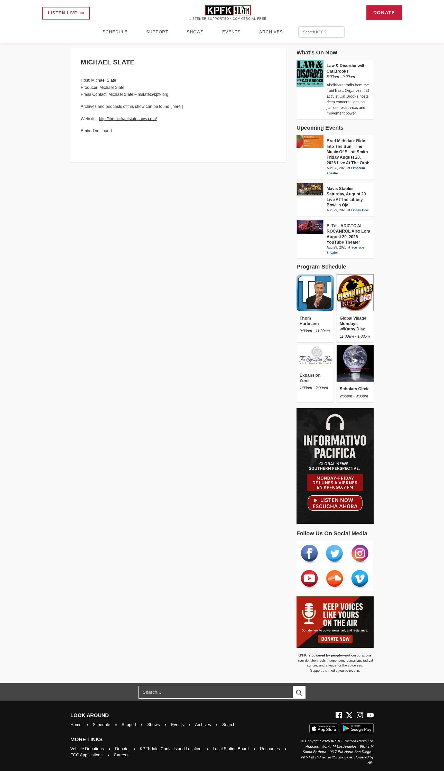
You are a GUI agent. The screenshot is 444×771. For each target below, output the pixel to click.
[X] (349, 715)
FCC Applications (86, 755)
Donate (384, 12)
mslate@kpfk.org (153, 94)
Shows (195, 32)
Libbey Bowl (360, 210)
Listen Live (63, 13)
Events (231, 32)
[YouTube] (370, 715)
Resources (270, 749)
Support (157, 32)
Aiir (370, 762)
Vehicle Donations (87, 749)
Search (228, 724)
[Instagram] (360, 715)
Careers (121, 755)
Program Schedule (321, 266)
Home (75, 724)
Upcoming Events (320, 128)
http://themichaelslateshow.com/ (128, 119)
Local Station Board (231, 749)
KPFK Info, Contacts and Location (170, 749)
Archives (271, 32)
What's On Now (317, 52)
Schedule (115, 32)
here (176, 106)
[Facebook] (339, 715)
